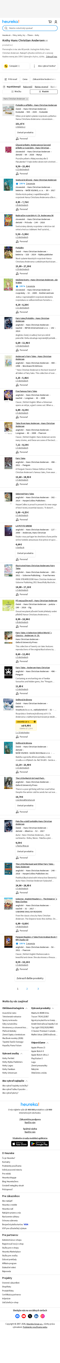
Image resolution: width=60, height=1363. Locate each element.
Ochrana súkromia (10, 1220)
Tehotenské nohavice (11, 1016)
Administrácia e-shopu (11, 1240)
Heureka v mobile (9, 1204)
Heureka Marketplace (11, 1251)
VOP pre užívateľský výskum (14, 1228)
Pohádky (20, 247)
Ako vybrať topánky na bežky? (15, 1085)
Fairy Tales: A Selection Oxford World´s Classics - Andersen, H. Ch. (34, 634)
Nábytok (35, 1069)
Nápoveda (6, 1271)
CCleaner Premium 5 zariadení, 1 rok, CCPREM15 (44, 1031)
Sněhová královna (24, 699)
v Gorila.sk (20, 547)
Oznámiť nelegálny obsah (13, 1185)
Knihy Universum (9, 1073)
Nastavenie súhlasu (10, 1216)
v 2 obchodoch (22, 237)
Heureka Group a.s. (34, 1324)
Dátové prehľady (9, 1259)
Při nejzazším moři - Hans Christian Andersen (36, 600)
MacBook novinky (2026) (12, 1038)
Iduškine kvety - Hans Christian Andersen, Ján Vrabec (37, 281)
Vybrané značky (10, 1053)
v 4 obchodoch (22, 926)
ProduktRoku (8, 1290)
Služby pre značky (10, 1255)
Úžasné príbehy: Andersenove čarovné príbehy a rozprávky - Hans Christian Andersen (33, 148)
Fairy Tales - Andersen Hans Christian (33, 667)
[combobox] (30, 28)
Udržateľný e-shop (10, 1302)
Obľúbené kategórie (13, 1008)
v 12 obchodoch (22, 169)
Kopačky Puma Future (11, 1045)
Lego (33, 1062)
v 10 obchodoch (22, 269)
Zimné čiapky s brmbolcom (13, 1035)
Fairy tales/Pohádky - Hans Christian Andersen (32, 320)
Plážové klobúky (9, 1031)
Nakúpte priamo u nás (11, 1212)
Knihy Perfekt (8, 1058)
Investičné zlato (9, 1013)
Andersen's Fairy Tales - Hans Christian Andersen (33, 358)
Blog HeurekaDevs (10, 1181)
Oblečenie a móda (39, 1073)
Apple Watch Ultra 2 (39, 1055)
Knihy (37, 35)
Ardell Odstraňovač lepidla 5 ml (44, 1024)
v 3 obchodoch (22, 380)
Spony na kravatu (9, 1020)
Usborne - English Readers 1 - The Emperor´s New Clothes (36, 900)
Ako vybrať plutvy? (10, 1093)
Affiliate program (9, 1263)
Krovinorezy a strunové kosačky (15, 1027)
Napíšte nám (30, 1122)
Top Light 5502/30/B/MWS (42, 1027)
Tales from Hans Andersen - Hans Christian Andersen (35, 425)
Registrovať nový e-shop (13, 1243)
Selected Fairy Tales (25, 493)
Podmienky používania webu (35, 1327)
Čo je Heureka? (8, 1158)
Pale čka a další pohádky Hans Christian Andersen (34, 823)
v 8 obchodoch (22, 205)
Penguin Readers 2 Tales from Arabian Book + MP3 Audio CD (36, 938)
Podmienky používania (11, 1165)
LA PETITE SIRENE (24, 525)
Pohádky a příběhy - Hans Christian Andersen (36, 105)
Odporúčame (38, 1042)
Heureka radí (7, 1208)
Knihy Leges (7, 1065)
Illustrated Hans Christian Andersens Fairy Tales (35, 567)
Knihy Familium (8, 1069)
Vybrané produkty (41, 1008)
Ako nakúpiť (7, 1201)
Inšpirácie (6, 1298)
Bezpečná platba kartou (12, 1224)
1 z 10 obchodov (22, 732)
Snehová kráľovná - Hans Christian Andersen (36, 180)
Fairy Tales (20, 458)
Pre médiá (6, 1173)
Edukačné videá (9, 1267)
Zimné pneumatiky (39, 1065)
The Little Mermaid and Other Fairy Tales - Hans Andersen (35, 865)
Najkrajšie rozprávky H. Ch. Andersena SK (35, 215)
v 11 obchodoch (22, 307)
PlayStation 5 (37, 1058)
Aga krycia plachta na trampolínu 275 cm (44, 1020)
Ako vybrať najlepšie (13, 1081)
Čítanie (30, 35)
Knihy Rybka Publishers (12, 1062)
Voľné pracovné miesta (12, 1169)
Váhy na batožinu (9, 1024)
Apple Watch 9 (37, 1051)
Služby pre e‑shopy (10, 1247)
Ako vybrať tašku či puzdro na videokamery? (15, 1089)
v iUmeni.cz (20, 127)
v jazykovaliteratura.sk (25, 800)
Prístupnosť (7, 1189)
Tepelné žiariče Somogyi (12, 1042)
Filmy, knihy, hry (19, 35)
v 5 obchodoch (22, 413)
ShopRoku (6, 1286)
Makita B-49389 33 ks (40, 1013)
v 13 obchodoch (22, 768)
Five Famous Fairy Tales (26, 391)
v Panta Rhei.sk (22, 845)
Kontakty (6, 1162)
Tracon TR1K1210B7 (40, 1016)
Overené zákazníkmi (10, 1282)
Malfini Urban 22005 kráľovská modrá (44, 1035)
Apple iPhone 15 (38, 1047)
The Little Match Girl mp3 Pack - (30, 778)
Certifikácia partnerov (11, 1294)
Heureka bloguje (9, 1177)
